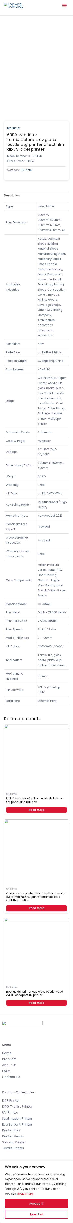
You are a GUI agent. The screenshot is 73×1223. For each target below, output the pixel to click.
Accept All (36, 1204)
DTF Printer (11, 1100)
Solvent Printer (14, 1142)
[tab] (36, 195)
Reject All (36, 1214)
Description (12, 195)
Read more (25, 1194)
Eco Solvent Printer (17, 1124)
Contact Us (11, 1077)
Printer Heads (13, 1136)
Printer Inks (11, 1130)
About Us (9, 1065)
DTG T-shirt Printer (17, 1106)
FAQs (6, 1071)
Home (7, 1053)
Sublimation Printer (17, 1118)
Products (9, 1059)
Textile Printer (13, 1148)
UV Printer (13, 128)
